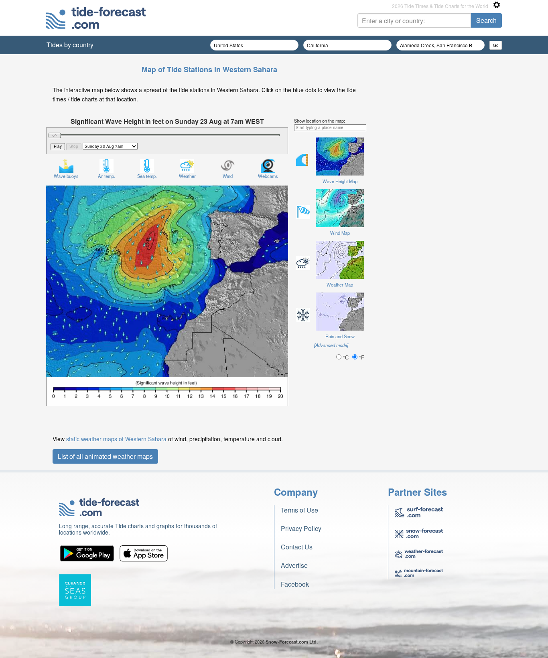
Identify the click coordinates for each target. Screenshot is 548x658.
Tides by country (70, 44)
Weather (187, 176)
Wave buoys (66, 176)
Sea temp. (147, 176)
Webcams (268, 176)
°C (345, 357)
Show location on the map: (319, 120)
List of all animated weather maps (105, 456)
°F (360, 357)
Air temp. (106, 176)
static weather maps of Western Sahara (116, 439)
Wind (228, 176)
